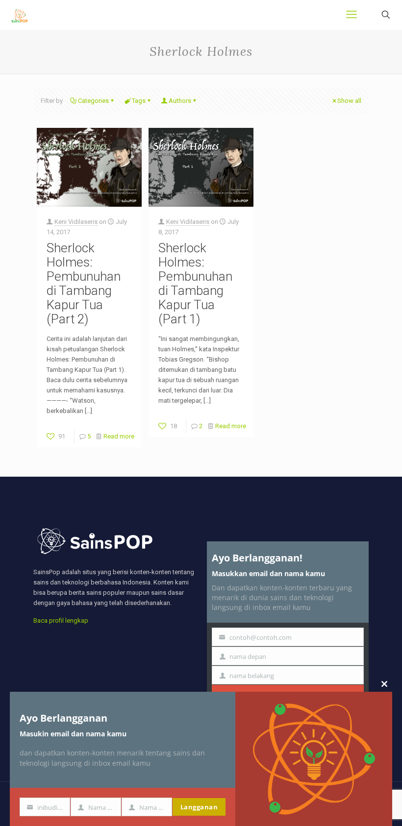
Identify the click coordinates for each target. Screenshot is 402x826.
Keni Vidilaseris (76, 221)
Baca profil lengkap (60, 620)
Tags (139, 100)
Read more (118, 436)
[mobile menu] (351, 14)
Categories (93, 100)
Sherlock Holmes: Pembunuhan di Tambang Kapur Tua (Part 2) (84, 283)
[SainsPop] (19, 14)
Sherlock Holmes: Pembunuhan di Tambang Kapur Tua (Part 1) (195, 283)
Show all (349, 100)
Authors (180, 100)
